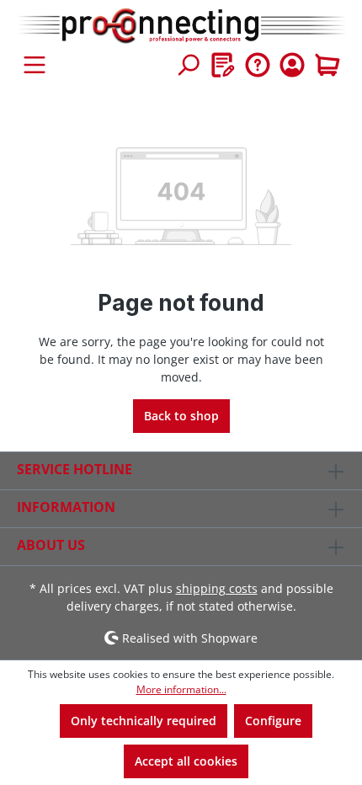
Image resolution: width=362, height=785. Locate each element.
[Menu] (34, 64)
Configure (273, 721)
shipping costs (217, 588)
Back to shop (181, 416)
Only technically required (143, 721)
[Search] (187, 64)
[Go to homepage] (181, 26)
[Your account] (292, 64)
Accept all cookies (186, 761)
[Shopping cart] (327, 64)
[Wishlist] (223, 64)
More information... (181, 689)
